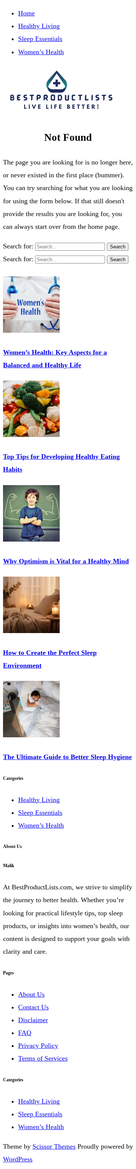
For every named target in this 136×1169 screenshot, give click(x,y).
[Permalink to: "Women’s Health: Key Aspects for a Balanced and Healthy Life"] (31, 330)
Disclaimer (33, 1020)
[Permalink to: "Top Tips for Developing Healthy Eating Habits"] (31, 434)
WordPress (17, 1159)
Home (26, 13)
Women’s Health (41, 52)
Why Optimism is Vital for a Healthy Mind (66, 561)
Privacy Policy (38, 1045)
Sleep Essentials (40, 39)
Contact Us (33, 1007)
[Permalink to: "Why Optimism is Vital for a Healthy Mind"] (31, 539)
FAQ (24, 1033)
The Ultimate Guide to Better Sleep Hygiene (67, 757)
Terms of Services (43, 1058)
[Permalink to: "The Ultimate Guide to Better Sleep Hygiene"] (31, 735)
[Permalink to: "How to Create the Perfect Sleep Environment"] (31, 631)
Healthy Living (39, 26)
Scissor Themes (54, 1146)
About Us (31, 994)
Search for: (19, 246)
